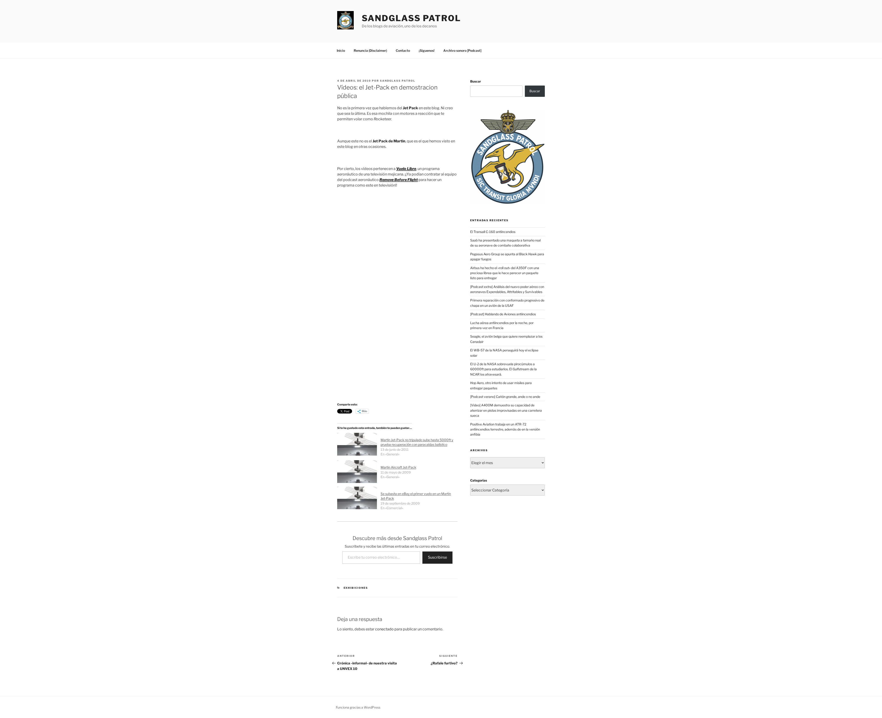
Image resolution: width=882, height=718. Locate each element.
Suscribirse (437, 557)
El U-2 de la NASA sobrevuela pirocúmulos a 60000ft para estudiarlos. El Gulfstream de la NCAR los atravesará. (503, 369)
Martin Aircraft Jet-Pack (398, 467)
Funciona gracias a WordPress (358, 707)
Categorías (478, 480)
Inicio (341, 50)
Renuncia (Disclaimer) (370, 50)
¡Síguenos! (427, 50)
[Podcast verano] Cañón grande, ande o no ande (505, 397)
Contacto (403, 50)
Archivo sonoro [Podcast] (462, 50)
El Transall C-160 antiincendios (492, 232)
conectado (384, 629)
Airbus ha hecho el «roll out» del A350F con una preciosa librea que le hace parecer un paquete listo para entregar (504, 273)
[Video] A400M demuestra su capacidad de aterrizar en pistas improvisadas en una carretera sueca (506, 410)
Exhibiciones (356, 587)
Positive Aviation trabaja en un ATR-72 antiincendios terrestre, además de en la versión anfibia (505, 429)
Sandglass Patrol (411, 18)
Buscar (475, 81)
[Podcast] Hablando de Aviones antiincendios (503, 314)
